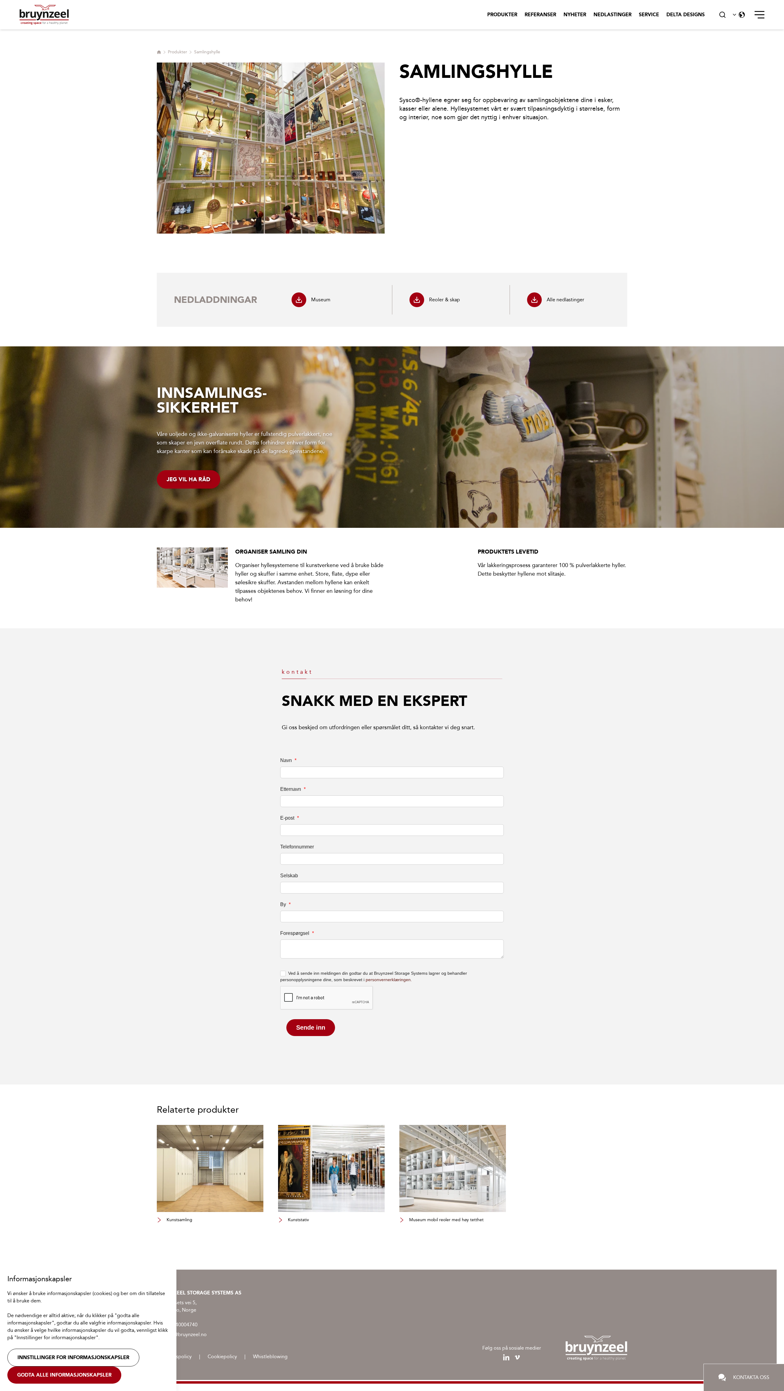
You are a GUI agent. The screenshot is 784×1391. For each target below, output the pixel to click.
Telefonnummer (297, 846)
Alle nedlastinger (565, 300)
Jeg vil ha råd (188, 479)
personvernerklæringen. (389, 979)
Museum (320, 300)
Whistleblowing (270, 1356)
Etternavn (293, 789)
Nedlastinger (612, 14)
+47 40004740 (181, 1325)
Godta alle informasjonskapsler (64, 1375)
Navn (288, 760)
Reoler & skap (444, 300)
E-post (289, 818)
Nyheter (575, 14)
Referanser (540, 14)
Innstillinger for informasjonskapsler (73, 1357)
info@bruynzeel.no (186, 1334)
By (285, 904)
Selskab (289, 875)
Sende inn (310, 1027)
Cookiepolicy (222, 1356)
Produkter (502, 14)
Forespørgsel (297, 933)
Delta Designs (685, 14)
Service (649, 14)
